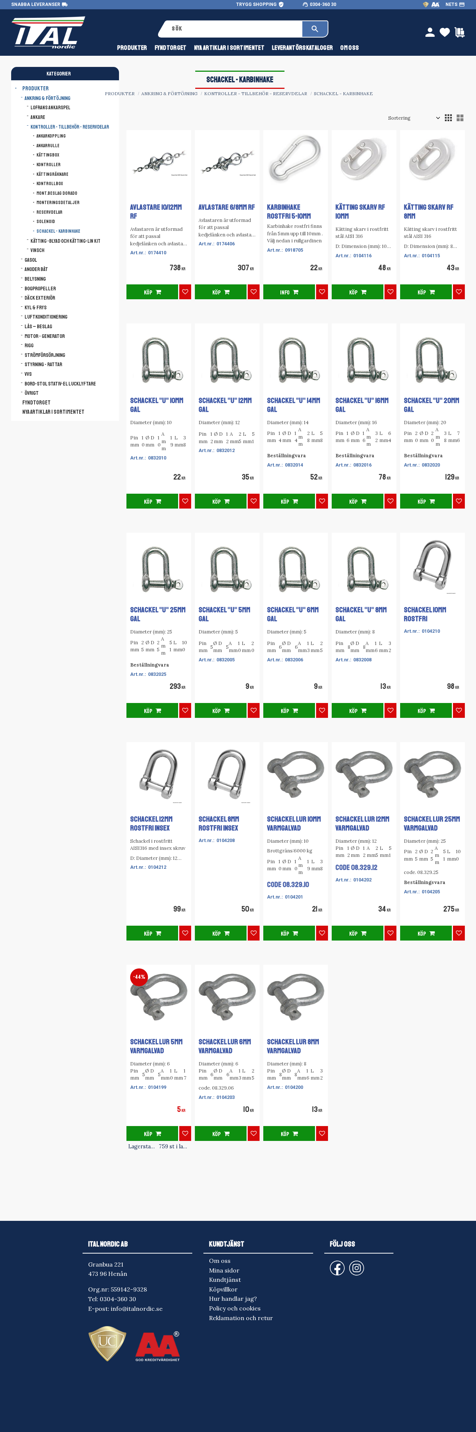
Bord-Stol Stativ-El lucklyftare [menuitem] (60, 383)
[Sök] (315, 29)
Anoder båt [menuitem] (36, 269)
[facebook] (331, 1264)
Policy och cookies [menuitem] (235, 1308)
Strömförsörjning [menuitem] (45, 355)
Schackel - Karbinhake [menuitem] (58, 231)
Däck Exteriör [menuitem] (40, 297)
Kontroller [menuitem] (48, 165)
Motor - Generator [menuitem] (45, 336)
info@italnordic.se (137, 1308)
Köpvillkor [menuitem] (223, 1289)
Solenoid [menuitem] (45, 222)
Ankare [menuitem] (37, 117)
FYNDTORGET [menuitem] (171, 48)
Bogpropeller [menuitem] (40, 288)
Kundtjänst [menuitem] (225, 1279)
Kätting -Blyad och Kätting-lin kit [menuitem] (65, 241)
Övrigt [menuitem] (32, 393)
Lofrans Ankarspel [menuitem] (50, 107)
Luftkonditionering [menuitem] (46, 316)
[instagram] (335, 1264)
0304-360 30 (323, 4)
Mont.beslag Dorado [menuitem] (56, 193)
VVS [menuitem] (28, 374)
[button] (448, 118)
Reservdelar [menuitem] (49, 212)
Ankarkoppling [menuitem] (51, 136)
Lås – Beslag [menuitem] (38, 326)
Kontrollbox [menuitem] (49, 184)
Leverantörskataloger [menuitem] (302, 48)
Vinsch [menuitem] (37, 250)
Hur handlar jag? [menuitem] (233, 1298)
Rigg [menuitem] (29, 345)
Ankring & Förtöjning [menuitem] (47, 98)
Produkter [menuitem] (132, 48)
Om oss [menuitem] (349, 48)
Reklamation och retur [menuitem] (241, 1318)
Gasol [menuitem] (31, 260)
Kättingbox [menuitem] (47, 155)
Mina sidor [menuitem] (224, 1270)
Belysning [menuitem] (35, 278)
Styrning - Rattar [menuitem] (43, 364)
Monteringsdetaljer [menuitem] (58, 203)
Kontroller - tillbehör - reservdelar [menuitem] (69, 127)
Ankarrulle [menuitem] (48, 146)
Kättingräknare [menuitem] (52, 174)
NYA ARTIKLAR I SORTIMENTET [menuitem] (229, 48)
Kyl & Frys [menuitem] (35, 307)
